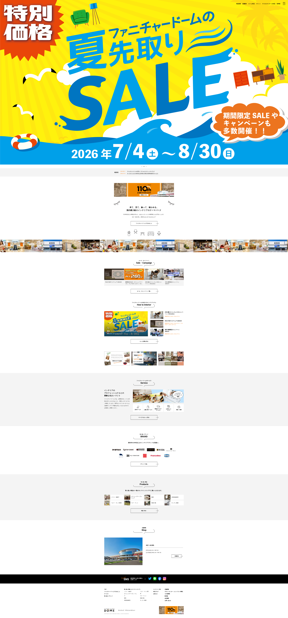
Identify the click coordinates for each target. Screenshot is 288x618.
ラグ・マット (143, 595)
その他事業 (167, 593)
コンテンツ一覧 (157, 589)
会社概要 (167, 598)
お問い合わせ (168, 600)
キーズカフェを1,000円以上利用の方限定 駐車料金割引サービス (142, 173)
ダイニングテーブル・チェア (130, 594)
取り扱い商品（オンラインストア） (132, 589)
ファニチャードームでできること (112, 591)
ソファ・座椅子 (127, 591)
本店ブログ (155, 591)
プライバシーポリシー (130, 610)
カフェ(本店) (251, 3)
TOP (105, 589)
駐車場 (278, 3)
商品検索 (238, 3)
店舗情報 (167, 589)
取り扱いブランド (108, 596)
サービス (106, 593)
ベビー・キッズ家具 (144, 592)
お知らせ (155, 593)
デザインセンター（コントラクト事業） (174, 591)
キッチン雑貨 (143, 600)
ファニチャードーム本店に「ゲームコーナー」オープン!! (140, 171)
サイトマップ (121, 610)
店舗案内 (244, 3)
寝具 (125, 598)
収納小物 (142, 598)
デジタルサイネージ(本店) (268, 3)
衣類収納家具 (127, 600)
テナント (258, 3)
